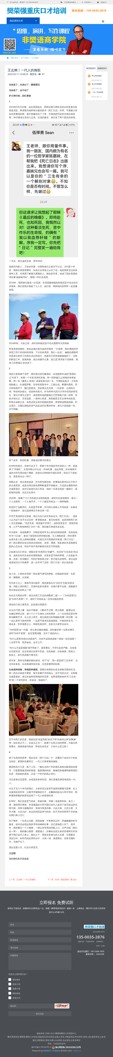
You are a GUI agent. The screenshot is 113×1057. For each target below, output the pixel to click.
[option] (56, 39)
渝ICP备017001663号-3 (41, 1047)
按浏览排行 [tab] (91, 68)
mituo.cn (77, 1050)
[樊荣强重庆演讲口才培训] (36, 10)
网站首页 (14, 57)
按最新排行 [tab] (102, 68)
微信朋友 (16, 979)
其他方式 (16, 998)
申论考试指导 (97, 76)
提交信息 (40, 1013)
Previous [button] (1, 39)
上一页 (22, 879)
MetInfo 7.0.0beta (51, 1050)
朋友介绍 (16, 984)
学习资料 (25, 57)
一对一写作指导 (97, 92)
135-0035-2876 (90, 937)
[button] (61, 1006)
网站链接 (16, 993)
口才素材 (35, 57)
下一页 (64, 879)
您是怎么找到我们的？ (18, 974)
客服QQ (103, 2)
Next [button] (111, 39)
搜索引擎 (16, 988)
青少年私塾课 (97, 84)
